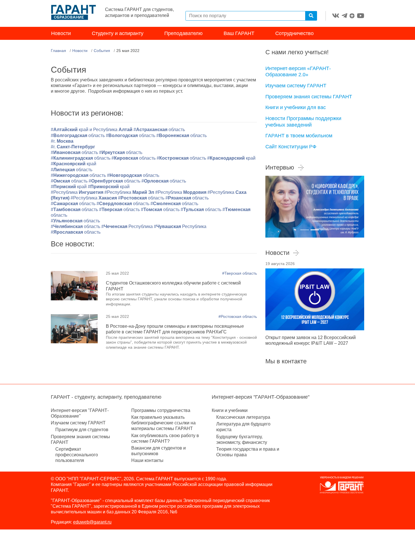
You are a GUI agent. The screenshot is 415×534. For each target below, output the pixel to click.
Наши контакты (147, 460)
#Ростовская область (238, 316)
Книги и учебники (230, 410)
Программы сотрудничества (160, 410)
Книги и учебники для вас (295, 107)
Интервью (279, 167)
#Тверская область (239, 273)
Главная (58, 50)
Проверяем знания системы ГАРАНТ (308, 96)
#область (159, 129)
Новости (61, 33)
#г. (62, 141)
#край (231, 158)
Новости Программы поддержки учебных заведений (303, 122)
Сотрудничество (294, 33)
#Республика (77, 192)
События (102, 50)
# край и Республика (92, 129)
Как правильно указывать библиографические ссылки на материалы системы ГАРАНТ (163, 423)
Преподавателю (183, 33)
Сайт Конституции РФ (290, 146)
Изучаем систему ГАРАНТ (295, 85)
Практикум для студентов (81, 429)
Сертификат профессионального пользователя (76, 455)
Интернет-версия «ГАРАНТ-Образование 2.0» (298, 72)
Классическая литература (243, 417)
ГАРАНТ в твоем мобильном (298, 135)
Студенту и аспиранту (117, 33)
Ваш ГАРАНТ (239, 33)
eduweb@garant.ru (92, 522)
